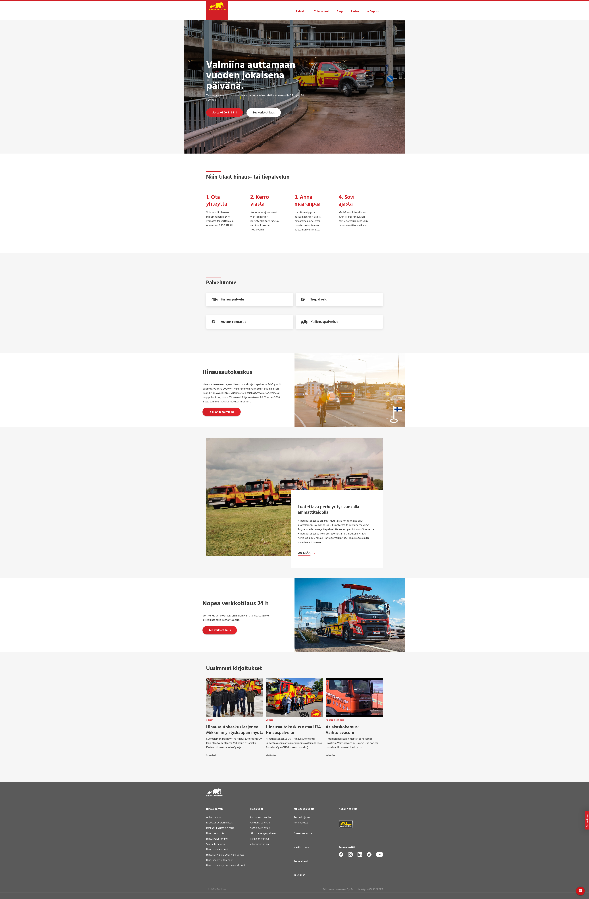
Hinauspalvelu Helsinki (218, 850)
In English (373, 11)
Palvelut (301, 11)
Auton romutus (303, 834)
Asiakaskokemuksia (335, 720)
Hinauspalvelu (214, 809)
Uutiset (209, 720)
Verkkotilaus (301, 847)
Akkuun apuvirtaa (260, 823)
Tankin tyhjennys (259, 839)
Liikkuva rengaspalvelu (263, 834)
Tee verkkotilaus (264, 112)
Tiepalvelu (256, 809)
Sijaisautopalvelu (215, 844)
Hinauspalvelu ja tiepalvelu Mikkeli (225, 866)
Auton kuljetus (302, 817)
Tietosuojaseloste (216, 889)
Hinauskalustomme (217, 839)
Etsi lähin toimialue (222, 412)
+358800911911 (375, 889)
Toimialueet (321, 11)
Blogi (340, 11)
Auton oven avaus (260, 828)
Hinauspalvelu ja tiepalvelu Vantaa (225, 855)
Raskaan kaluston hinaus (220, 828)
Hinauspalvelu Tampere (219, 860)
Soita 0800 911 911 (224, 112)
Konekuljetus (301, 823)
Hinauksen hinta (215, 834)
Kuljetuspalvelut (304, 809)
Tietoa (355, 11)
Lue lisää (304, 553)
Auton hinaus (213, 817)
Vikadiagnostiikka (259, 844)
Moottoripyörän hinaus (219, 823)
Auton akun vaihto (260, 817)
